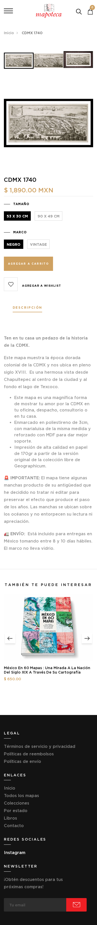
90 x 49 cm (48, 216)
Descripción (27, 307)
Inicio (9, 33)
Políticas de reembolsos (29, 753)
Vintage (38, 244)
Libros (10, 818)
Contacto (14, 825)
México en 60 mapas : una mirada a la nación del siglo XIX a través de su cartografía (47, 670)
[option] (19, 62)
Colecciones (16, 803)
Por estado (15, 810)
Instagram (14, 852)
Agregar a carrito (28, 263)
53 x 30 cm (17, 216)
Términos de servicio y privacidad (39, 746)
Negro (13, 244)
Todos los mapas (21, 795)
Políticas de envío (22, 761)
